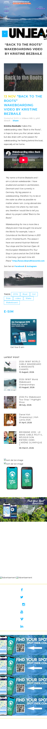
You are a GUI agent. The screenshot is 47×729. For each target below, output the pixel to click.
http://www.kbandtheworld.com (28, 261)
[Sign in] (40, 34)
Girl (34, 294)
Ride (8, 298)
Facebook (19, 266)
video (18, 298)
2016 (15, 294)
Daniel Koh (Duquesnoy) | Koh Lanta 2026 (28, 417)
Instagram (32, 266)
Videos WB (27, 118)
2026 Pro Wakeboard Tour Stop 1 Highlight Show (30, 399)
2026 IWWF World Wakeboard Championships (28, 382)
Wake (28, 298)
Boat (25, 294)
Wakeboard (12, 302)
